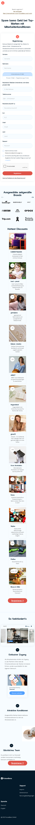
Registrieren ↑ (17, 600)
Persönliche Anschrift (8, 103)
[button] (2, 197)
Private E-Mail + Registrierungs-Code (17, 78)
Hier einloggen (17, 11)
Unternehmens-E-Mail (17, 74)
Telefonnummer (7, 94)
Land (4, 132)
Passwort (5, 141)
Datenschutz (24, 792)
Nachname (5, 64)
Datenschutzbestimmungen (13, 153)
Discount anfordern (17, 693)
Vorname (5, 54)
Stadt (4, 122)
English (3, 808)
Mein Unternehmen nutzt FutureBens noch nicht (17, 13)
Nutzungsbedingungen (27, 796)
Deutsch (3, 805)
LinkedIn (7, 160)
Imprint (22, 789)
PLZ (4, 113)
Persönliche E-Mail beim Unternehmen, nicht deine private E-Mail (16, 84)
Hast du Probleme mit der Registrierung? (14, 178)
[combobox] (17, 98)
